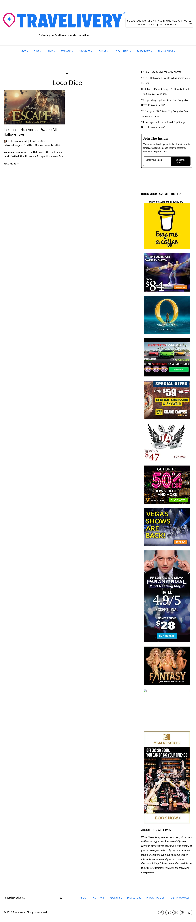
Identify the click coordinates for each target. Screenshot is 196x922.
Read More (11, 163)
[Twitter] (168, 912)
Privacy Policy (155, 897)
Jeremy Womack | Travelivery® (27, 141)
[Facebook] (161, 912)
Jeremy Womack (180, 897)
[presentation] (34, 107)
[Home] (67, 73)
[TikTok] (189, 912)
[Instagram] (175, 912)
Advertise (116, 897)
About (84, 897)
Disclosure (134, 897)
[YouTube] (182, 912)
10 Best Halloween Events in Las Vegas (162, 78)
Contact (98, 897)
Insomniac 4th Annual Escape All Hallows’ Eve (30, 132)
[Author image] (5, 141)
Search (62, 897)
